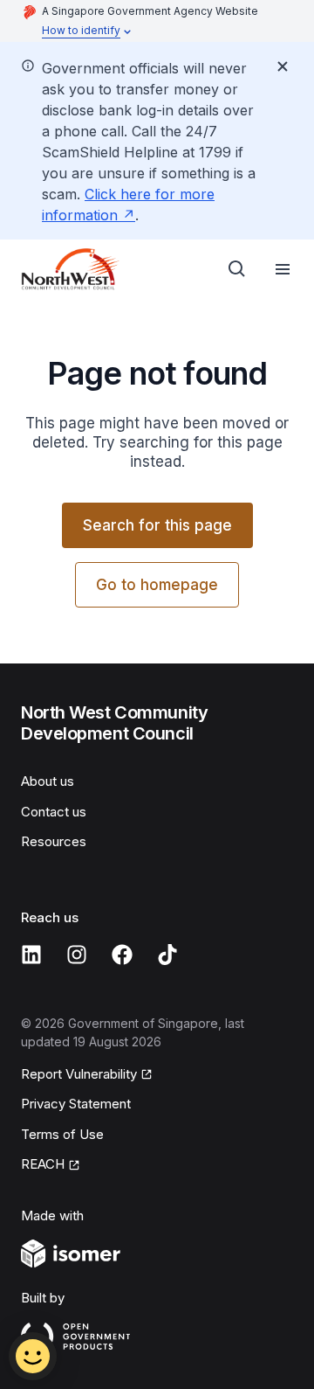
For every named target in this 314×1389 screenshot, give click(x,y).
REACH (43, 1164)
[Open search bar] (237, 269)
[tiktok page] (167, 954)
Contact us (53, 811)
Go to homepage (157, 585)
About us (47, 781)
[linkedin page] (31, 954)
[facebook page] (122, 954)
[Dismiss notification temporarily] (283, 66)
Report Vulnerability (79, 1074)
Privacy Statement (76, 1103)
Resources (53, 841)
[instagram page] (76, 954)
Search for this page (157, 525)
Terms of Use (62, 1134)
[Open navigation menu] (283, 269)
